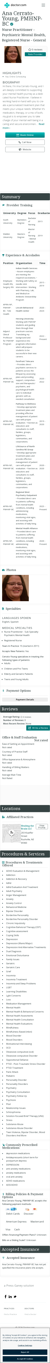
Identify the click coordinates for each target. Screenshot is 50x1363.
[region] (25, 1345)
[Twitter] (15, 1296)
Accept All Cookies (25, 1359)
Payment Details (25, 699)
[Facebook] (5, 1296)
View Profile (41, 826)
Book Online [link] (27, 135)
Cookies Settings (25, 1345)
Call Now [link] (26, 142)
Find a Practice (10, 1314)
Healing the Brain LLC (27, 827)
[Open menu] (43, 5)
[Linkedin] (10, 1296)
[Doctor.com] (15, 5)
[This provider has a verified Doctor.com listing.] (11, 23)
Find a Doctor (30, 1314)
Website (27, 149)
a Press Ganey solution (19, 1285)
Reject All (25, 1352)
